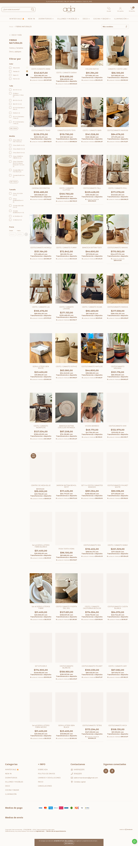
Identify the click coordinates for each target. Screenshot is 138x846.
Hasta (18, 230)
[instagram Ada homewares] (3, 1)
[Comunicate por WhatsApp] (134, 841)
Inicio (11, 27)
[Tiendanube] (126, 829)
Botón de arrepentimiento (56, 831)
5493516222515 (79, 770)
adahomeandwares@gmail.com (86, 778)
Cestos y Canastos (16, 48)
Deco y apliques (15, 52)
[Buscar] (32, 9)
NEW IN (31, 19)
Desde (11, 230)
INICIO (40, 782)
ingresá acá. (40, 831)
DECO (85, 19)
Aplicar (26, 234)
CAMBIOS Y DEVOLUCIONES (49, 778)
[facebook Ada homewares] (6, 1)
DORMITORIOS (45, 19)
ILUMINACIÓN (120, 19)
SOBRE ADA (43, 770)
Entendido (69, 843)
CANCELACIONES (45, 786)
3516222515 (78, 774)
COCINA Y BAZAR (101, 19)
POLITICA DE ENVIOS (46, 774)
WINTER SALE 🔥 (16, 19)
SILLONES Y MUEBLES (67, 19)
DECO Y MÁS (17, 35)
